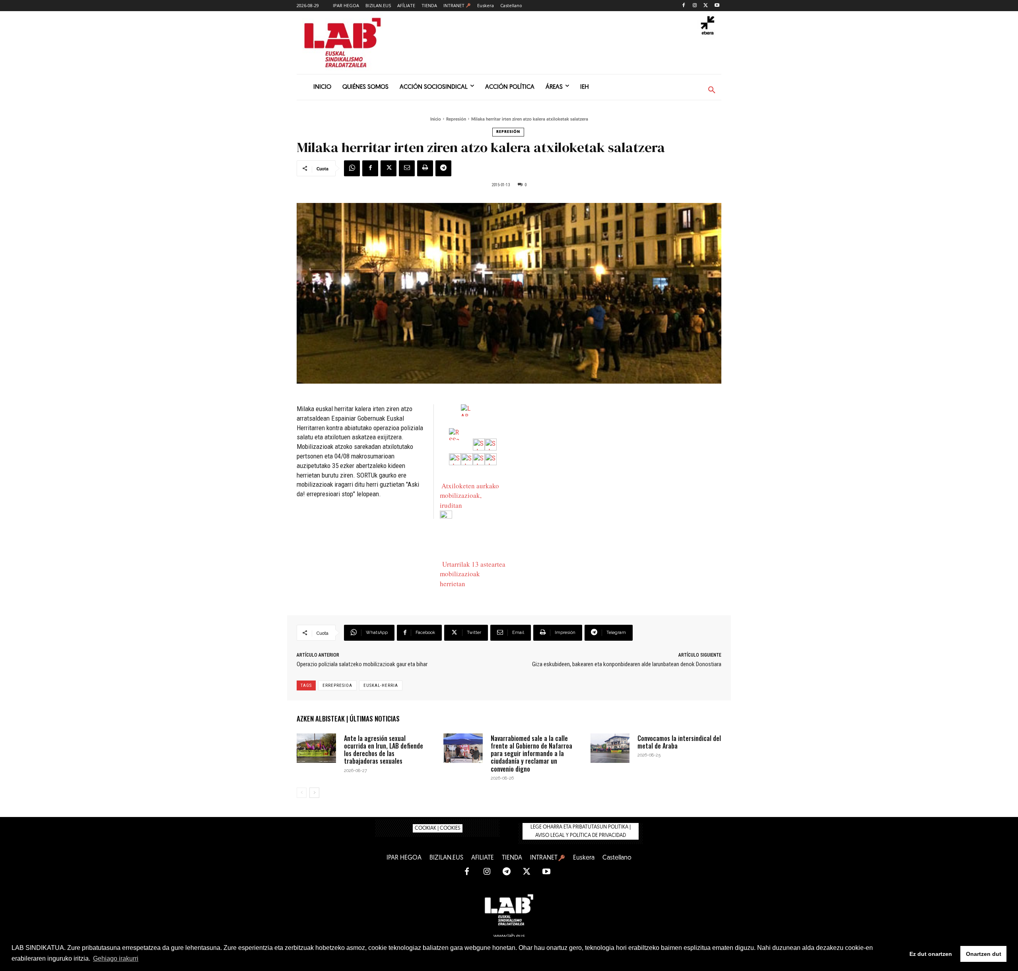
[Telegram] (443, 168)
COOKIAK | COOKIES (437, 828)
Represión (456, 119)
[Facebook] (683, 5)
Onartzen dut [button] (983, 954)
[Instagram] (694, 5)
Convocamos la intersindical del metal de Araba (679, 742)
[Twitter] (705, 5)
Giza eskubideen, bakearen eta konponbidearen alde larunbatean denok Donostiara (626, 664)
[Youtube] (716, 5)
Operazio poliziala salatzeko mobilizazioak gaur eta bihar (362, 664)
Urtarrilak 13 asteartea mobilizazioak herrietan (472, 574)
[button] (711, 90)
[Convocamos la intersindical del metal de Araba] (610, 748)
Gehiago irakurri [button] (115, 958)
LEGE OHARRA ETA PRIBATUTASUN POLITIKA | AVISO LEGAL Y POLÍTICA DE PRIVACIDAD (580, 831)
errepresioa (337, 685)
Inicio (435, 119)
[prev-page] (302, 793)
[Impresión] (425, 168)
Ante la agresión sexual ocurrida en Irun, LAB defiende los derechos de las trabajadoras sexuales (383, 749)
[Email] (407, 168)
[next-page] (314, 793)
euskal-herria (380, 685)
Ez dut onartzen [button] (930, 954)
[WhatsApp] (352, 168)
